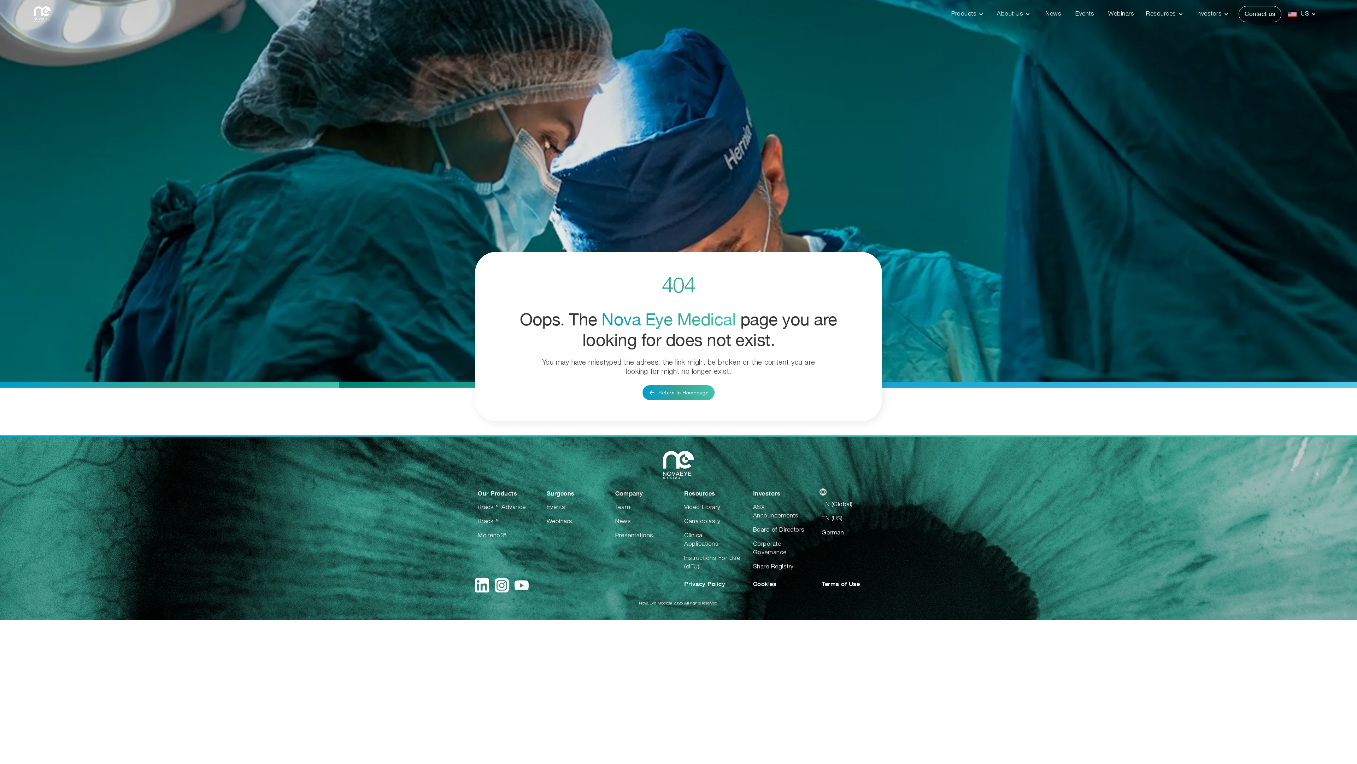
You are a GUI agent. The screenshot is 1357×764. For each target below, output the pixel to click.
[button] (969, 14)
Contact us (1260, 13)
